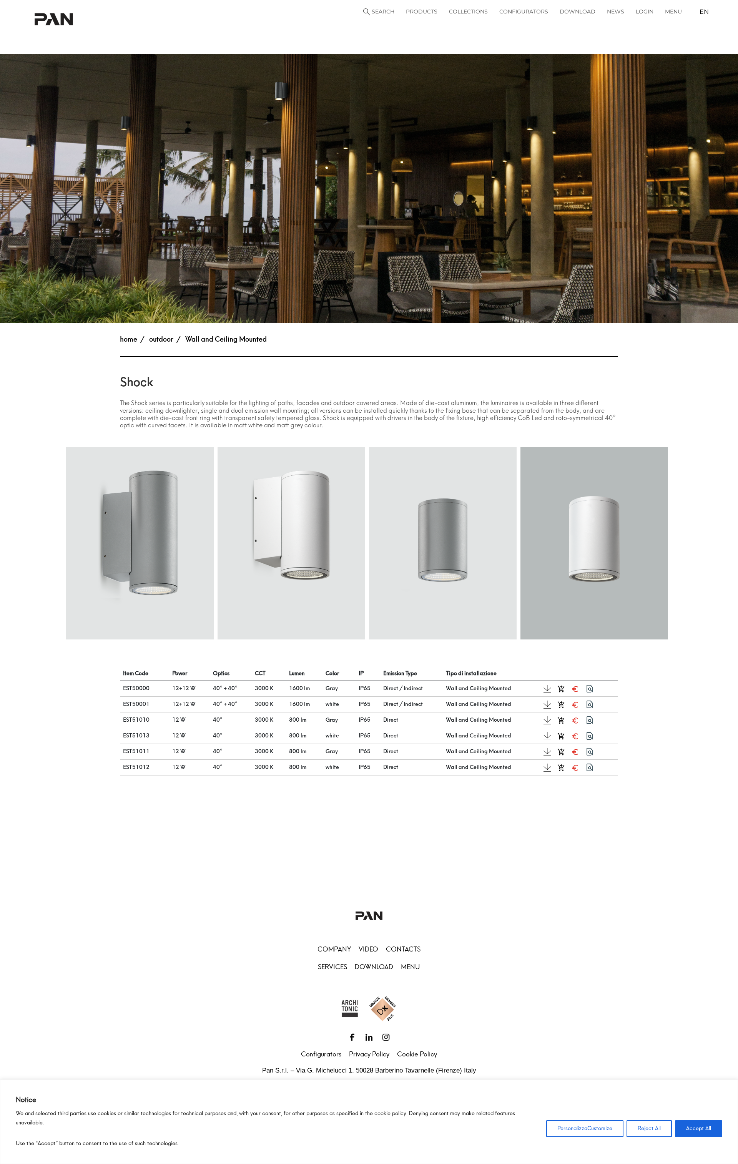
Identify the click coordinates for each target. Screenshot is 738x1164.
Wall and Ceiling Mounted (226, 339)
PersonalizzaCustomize (584, 1128)
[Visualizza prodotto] (589, 688)
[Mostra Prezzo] (575, 688)
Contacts (403, 949)
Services (332, 967)
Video (368, 949)
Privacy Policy (369, 1054)
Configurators (321, 1054)
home (128, 339)
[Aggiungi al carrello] (561, 688)
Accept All (698, 1128)
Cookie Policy (417, 1054)
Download (374, 967)
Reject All (649, 1128)
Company (334, 949)
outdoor (161, 339)
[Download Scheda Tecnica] (547, 688)
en (704, 11)
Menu (410, 967)
